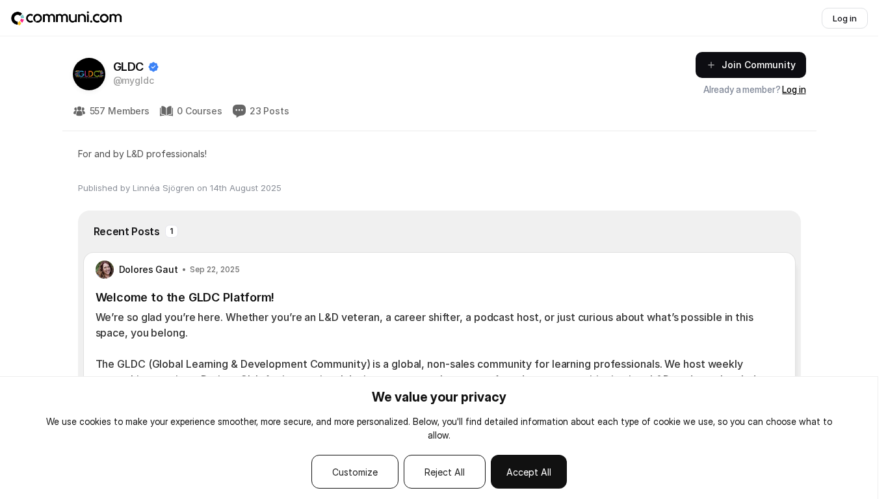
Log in (793, 89)
